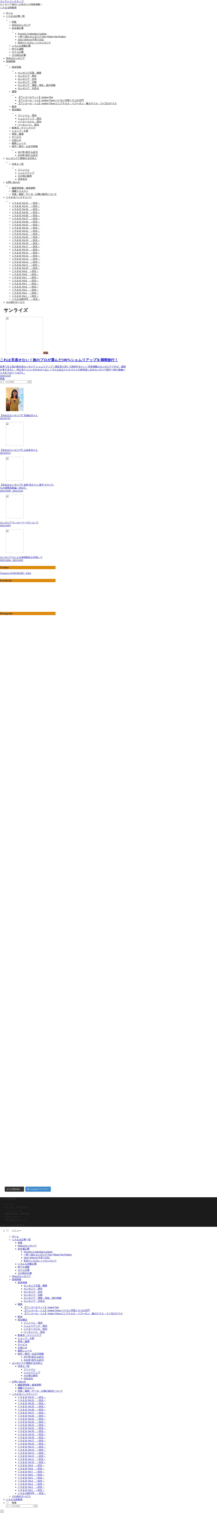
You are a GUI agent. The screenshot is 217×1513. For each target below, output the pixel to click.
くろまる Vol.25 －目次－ (32, 1419)
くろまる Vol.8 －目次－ (31, 1468)
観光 (20, 1316)
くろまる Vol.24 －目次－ (32, 1422)
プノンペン (29, 1369)
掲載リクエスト (26, 1388)
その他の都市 (31, 1375)
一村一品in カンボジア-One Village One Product (48, 1254)
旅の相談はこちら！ (16, 1219)
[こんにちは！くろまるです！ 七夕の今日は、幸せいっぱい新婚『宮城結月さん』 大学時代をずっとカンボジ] (34, 707)
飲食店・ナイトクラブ (29, 1335)
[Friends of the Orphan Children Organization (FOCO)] (49, 637)
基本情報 (22, 1282)
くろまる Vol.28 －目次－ (32, 1409)
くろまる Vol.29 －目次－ (32, 1406)
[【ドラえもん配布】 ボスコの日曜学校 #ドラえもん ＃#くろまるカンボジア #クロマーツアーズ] (34, 1001)
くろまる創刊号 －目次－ (32, 1493)
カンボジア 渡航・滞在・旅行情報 (42, 1298)
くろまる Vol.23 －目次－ (32, 1425)
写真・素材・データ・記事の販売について (40, 1391)
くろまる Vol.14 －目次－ (32, 1450)
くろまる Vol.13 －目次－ (32, 1453)
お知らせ (22, 1347)
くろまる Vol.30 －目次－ (32, 1403)
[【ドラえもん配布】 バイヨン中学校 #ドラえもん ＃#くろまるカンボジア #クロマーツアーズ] (20, 1001)
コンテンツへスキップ (12, 1)
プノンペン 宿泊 (33, 1323)
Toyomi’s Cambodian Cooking (38, 1252)
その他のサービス (21, 1496)
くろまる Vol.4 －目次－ (31, 1481)
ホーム (9, 1204)
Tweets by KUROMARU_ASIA (15, 573)
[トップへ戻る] (2, 1511)
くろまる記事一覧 (21, 1239)
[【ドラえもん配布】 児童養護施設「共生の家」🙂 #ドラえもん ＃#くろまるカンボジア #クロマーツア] (49, 1003)
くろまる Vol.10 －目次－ (32, 1462)
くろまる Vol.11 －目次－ (32, 1459)
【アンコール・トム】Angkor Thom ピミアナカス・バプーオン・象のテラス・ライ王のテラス (73, 1313)
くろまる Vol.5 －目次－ (31, 1478)
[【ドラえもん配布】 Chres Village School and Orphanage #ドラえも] (34, 1035)
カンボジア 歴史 (33, 1288)
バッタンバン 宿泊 (34, 1332)
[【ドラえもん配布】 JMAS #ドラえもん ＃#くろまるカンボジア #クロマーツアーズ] (20, 1032)
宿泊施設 (22, 1319)
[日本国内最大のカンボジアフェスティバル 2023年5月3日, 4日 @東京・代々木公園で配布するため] (49, 891)
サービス (22, 1344)
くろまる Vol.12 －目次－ (32, 1456)
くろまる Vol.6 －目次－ (31, 1474)
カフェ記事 (24, 1270)
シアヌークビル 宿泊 (35, 1329)
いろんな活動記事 (27, 1264)
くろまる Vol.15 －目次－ (32, 1447)
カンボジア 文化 (33, 1292)
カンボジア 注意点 (34, 1301)
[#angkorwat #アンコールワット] (34, 1081)
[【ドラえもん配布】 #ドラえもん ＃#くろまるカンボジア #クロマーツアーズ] (34, 809)
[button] (30, 381)
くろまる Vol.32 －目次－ (32, 1397)
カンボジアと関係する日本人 (27, 1363)
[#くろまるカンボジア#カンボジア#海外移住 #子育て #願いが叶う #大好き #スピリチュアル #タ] (49, 1093)
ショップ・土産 (26, 1338)
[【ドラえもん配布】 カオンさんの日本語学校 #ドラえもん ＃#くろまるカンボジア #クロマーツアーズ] (6, 1035)
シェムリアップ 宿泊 (35, 1326)
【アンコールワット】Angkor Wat (41, 1307)
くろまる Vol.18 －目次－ (32, 1437)
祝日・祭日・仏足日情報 (31, 1354)
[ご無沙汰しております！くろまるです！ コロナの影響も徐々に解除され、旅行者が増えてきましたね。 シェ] (6, 1130)
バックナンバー (14, 1210)
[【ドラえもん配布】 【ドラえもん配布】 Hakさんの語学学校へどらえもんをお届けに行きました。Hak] (6, 835)
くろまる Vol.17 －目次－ (32, 1440)
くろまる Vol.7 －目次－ (31, 1471)
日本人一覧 (24, 1366)
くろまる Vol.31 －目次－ (32, 1400)
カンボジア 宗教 (33, 1295)
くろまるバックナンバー (25, 1394)
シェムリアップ (32, 1372)
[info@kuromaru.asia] (20, 1078)
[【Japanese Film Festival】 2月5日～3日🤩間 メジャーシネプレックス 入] (49, 1047)
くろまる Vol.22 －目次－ (32, 1428)
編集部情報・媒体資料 (18, 1213)
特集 (20, 1242)
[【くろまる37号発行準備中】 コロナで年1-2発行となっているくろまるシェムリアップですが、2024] (20, 674)
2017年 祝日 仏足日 (34, 1357)
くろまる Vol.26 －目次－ (32, 1416)
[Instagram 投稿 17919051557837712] (6, 624)
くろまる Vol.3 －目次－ (31, 1484)
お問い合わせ (13, 1216)
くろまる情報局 (14, 1499)
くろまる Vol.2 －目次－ (31, 1487)
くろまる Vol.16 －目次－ (32, 1443)
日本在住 (28, 1378)
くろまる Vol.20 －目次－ (32, 1431)
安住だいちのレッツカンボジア (40, 1261)
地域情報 (16, 1279)
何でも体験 (24, 1267)
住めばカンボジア (27, 1245)
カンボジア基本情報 (16, 1207)
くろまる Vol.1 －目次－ (31, 1490)
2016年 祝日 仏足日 (34, 1360)
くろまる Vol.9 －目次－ (31, 1465)
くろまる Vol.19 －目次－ (32, 1434)
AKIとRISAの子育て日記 (37, 1257)
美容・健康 (24, 1341)
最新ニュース (25, 1350)
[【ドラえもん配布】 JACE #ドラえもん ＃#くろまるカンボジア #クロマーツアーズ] (6, 1000)
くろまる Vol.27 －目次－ (32, 1412)
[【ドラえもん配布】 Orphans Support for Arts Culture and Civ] (20, 820)
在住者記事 (24, 1249)
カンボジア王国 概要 (35, 1285)
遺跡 (20, 1304)
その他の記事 (25, 1273)
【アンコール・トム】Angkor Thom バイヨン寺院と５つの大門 (57, 1310)
